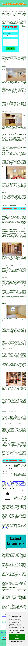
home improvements (20, 483)
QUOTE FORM (4, 527)
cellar (3, 100)
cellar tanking (12, 503)
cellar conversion (22, 281)
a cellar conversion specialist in (14, 553)
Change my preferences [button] (16, 641)
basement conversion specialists (9, 386)
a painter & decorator (7, 480)
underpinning (22, 485)
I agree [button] (16, 635)
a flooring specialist (18, 481)
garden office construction (13, 482)
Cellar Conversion (5, 632)
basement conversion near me (10, 566)
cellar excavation (10, 443)
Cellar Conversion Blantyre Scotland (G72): (14, 13)
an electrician (5, 477)
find (5, 589)
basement (4, 132)
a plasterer (9, 485)
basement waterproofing (7, 505)
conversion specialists (14, 162)
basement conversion (6, 60)
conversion (13, 138)
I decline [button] (17, 638)
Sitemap (2, 631)
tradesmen (16, 474)
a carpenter (9, 484)
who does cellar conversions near (16, 561)
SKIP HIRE (22, 484)
